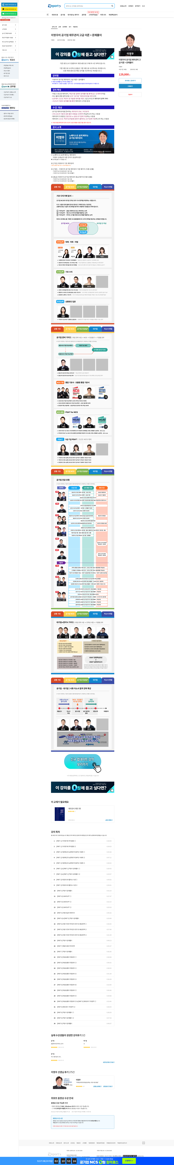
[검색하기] (112, 6)
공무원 (84, 15)
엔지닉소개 (66, 1143)
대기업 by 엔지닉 (73, 15)
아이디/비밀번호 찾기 (10, 17)
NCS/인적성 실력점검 (8, 42)
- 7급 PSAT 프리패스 (8, 95)
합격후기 (137, 6)
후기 (70, 27)
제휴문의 (79, 1143)
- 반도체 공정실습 (7, 116)
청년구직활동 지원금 (7, 37)
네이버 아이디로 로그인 (10, 14)
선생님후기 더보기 (107, 1086)
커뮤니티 (4, 50)
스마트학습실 (93, 14)
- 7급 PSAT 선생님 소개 (9, 92)
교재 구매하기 (108, 820)
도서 (143, 6)
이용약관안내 (92, 1143)
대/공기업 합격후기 (7, 46)
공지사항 (4, 25)
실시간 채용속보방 (7, 33)
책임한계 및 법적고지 (122, 1143)
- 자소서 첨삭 (6, 71)
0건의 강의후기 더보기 (108, 1062)
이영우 (78, 1079)
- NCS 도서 (6, 76)
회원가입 (4, 17)
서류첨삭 (130, 6)
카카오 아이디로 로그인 (10, 9)
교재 (59, 27)
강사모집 (73, 1143)
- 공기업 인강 (6, 73)
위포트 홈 (55, 15)
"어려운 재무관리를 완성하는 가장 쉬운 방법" (87, 1082)
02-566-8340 (108, 1150)
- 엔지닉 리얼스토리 (8, 113)
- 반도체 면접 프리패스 (9, 119)
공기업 (63, 15)
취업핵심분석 (113, 15)
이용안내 (75, 27)
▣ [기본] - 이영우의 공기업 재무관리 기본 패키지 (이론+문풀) (72, 169)
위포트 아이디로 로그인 (10, 5)
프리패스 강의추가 (130, 80)
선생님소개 (123, 6)
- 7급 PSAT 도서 (7, 97)
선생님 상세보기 (97, 1086)
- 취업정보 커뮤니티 (8, 65)
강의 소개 (54, 27)
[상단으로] (143, 1143)
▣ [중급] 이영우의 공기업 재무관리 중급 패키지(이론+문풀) (71, 177)
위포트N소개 (59, 1143)
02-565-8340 (79, 1150)
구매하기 (130, 86)
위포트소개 (51, 1143)
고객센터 (4, 29)
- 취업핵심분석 (7, 68)
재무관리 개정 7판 (74, 808)
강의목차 (65, 27)
